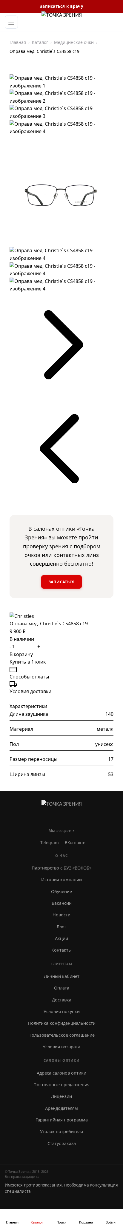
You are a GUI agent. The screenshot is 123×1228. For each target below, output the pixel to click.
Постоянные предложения (61, 1084)
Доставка (61, 1000)
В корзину (21, 654)
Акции (61, 938)
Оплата (61, 988)
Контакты (61, 950)
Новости (61, 915)
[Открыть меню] (11, 22)
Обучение (61, 891)
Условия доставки (30, 691)
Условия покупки (62, 1011)
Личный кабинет (61, 976)
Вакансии (62, 903)
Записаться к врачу (61, 6)
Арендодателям (61, 1108)
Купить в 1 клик (28, 661)
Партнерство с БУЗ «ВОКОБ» (61, 868)
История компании (61, 879)
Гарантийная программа (62, 1120)
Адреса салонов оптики (61, 1073)
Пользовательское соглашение (61, 1035)
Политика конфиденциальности (62, 1023)
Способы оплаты (29, 676)
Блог (61, 927)
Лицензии (61, 1096)
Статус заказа (61, 1143)
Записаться (61, 581)
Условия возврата (61, 1047)
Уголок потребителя (61, 1131)
